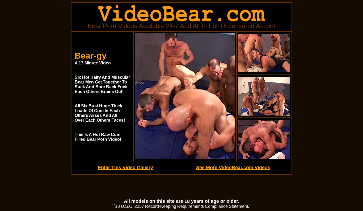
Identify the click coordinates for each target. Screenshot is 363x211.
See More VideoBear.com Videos (233, 167)
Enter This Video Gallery (125, 167)
